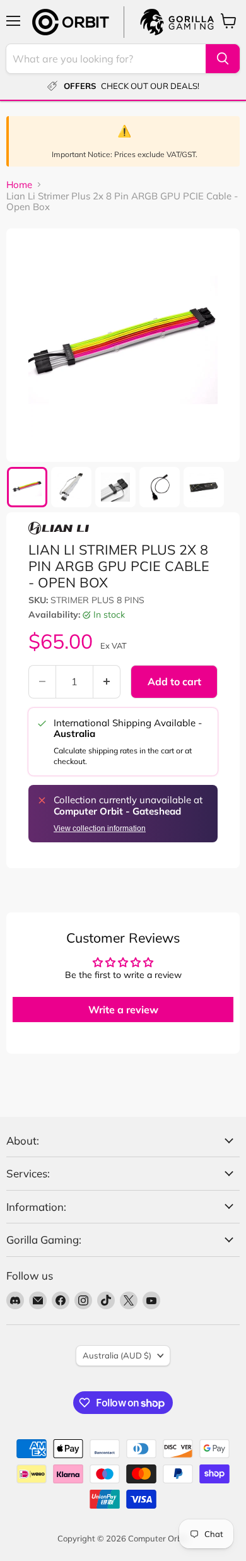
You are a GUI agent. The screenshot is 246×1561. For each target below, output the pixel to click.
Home (19, 184)
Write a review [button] (123, 1009)
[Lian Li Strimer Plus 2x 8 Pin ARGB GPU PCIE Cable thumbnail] (27, 487)
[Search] (223, 58)
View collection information (100, 828)
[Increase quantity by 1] (106, 681)
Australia (117, 1355)
